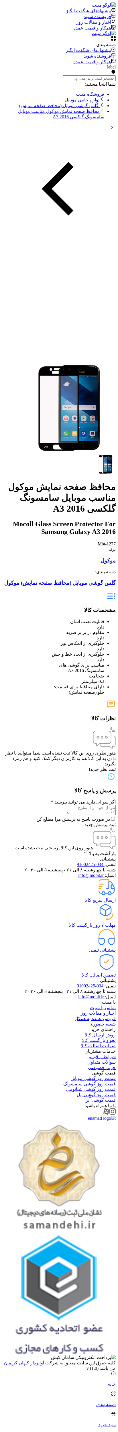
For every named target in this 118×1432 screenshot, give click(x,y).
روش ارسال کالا (100, 1034)
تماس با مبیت (103, 1007)
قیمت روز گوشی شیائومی (91, 1089)
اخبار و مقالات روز (98, 1013)
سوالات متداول (101, 1062)
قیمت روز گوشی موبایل (93, 1078)
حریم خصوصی (102, 1067)
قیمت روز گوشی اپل (96, 1094)
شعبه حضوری (102, 1024)
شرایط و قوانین (101, 1056)
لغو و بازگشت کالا (99, 1040)
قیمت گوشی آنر (101, 1100)
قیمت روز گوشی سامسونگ (89, 1083)
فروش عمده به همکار (95, 1018)
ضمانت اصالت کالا (98, 1045)
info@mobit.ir (91, 875)
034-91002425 (91, 864)
